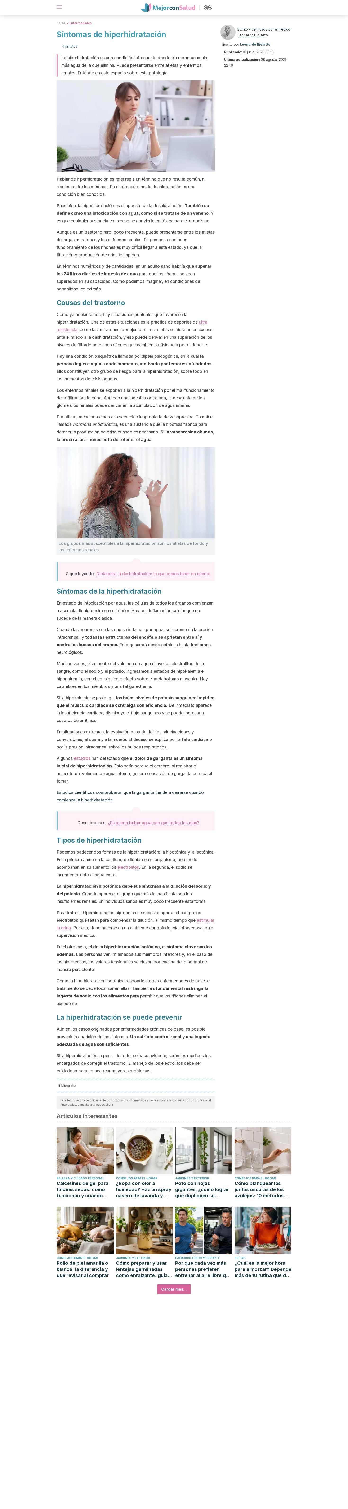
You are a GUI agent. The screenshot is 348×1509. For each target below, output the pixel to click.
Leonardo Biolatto (252, 35)
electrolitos (128, 867)
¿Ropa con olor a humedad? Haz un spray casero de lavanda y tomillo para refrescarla (143, 1189)
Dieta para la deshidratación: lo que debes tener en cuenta (153, 573)
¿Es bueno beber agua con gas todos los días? (153, 822)
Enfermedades (80, 23)
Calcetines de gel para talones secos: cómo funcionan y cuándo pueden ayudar (82, 1189)
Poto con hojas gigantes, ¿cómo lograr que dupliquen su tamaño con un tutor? (202, 1189)
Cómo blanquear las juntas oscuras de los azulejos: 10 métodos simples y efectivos (259, 1189)
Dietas (240, 1258)
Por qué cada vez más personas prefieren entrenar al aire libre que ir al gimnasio (203, 1269)
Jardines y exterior (192, 1178)
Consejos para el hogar (136, 1178)
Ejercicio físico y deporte (197, 1258)
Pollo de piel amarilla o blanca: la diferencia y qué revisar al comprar (83, 1269)
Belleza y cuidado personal (80, 1178)
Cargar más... (174, 1289)
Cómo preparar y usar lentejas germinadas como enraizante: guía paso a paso (142, 1269)
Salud (61, 23)
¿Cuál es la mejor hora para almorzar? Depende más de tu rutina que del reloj (263, 1269)
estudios (82, 758)
